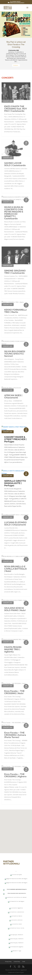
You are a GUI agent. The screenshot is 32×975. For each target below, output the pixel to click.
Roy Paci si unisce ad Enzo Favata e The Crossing (16, 44)
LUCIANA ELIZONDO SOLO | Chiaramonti (15, 523)
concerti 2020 (7, 101)
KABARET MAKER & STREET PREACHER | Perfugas (15, 439)
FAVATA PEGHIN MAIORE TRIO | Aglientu (12, 649)
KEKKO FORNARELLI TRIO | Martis (15, 310)
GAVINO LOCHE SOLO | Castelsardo (15, 164)
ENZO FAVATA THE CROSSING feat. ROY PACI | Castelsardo (15, 108)
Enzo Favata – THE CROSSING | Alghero (15, 775)
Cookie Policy (17, 961)
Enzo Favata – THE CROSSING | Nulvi (14, 692)
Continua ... (16, 65)
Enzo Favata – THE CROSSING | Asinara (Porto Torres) (15, 735)
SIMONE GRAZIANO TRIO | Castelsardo (15, 271)
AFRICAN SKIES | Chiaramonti (13, 396)
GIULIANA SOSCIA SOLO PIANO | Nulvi (15, 609)
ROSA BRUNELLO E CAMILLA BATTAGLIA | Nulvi (15, 568)
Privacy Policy (8, 961)
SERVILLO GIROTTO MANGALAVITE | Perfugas (15, 483)
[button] (4, 844)
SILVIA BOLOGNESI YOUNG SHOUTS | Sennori (14, 353)
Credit (23, 961)
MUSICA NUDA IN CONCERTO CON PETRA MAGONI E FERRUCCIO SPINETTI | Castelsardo (13, 213)
